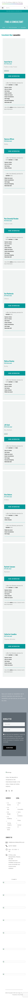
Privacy (19, 820)
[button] (25, 8)
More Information (13, 76)
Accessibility (20, 809)
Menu (2, 8)
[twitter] (9, 790)
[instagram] (6, 790)
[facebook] (12, 790)
